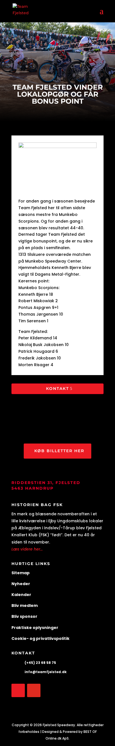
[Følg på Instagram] (33, 690)
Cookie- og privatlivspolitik (40, 638)
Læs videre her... (27, 549)
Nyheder (20, 584)
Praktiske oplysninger (34, 627)
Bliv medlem (24, 605)
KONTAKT (57, 388)
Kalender (21, 594)
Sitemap (20, 573)
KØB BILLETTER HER (59, 450)
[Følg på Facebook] (18, 690)
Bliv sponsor (24, 616)
